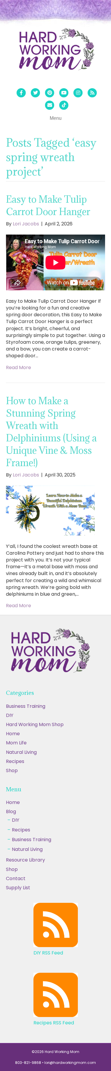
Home (13, 733)
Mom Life (16, 742)
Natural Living (21, 752)
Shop (12, 770)
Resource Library (25, 860)
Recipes (15, 761)
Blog (11, 811)
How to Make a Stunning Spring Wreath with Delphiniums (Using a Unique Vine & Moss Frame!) (51, 432)
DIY (9, 715)
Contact (15, 878)
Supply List (18, 887)
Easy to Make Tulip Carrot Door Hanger (48, 205)
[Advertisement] (55, 1013)
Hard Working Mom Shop (35, 724)
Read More (18, 367)
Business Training (25, 706)
